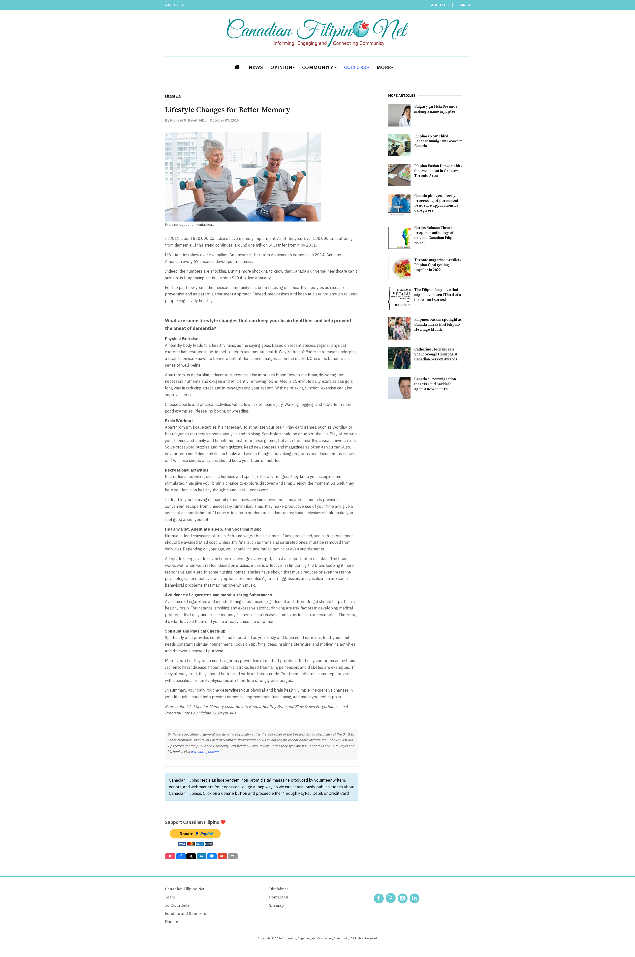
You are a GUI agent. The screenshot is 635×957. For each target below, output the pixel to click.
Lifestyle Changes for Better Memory (227, 110)
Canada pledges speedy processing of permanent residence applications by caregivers (436, 203)
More (384, 67)
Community (318, 67)
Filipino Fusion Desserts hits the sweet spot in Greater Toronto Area (438, 171)
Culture (355, 67)
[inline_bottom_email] (233, 856)
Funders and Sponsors (185, 913)
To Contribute (177, 905)
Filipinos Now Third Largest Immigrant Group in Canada (438, 141)
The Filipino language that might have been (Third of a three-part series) (437, 294)
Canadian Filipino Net (184, 889)
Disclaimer (278, 889)
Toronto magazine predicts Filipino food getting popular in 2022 (437, 265)
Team (170, 897)
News (256, 67)
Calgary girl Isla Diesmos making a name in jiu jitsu (435, 109)
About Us (440, 5)
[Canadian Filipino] (317, 32)
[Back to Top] (620, 942)
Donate (171, 921)
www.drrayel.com (204, 751)
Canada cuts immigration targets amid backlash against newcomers (435, 384)
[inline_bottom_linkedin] (201, 856)
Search (463, 5)
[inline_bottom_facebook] (181, 856)
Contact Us (278, 897)
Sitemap (276, 905)
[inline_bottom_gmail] (222, 856)
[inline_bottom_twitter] (191, 856)
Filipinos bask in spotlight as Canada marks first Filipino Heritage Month (438, 324)
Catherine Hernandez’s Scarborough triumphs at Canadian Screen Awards (435, 354)
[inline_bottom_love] (170, 856)
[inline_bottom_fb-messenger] (212, 856)
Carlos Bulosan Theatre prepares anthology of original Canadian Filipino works (436, 235)
